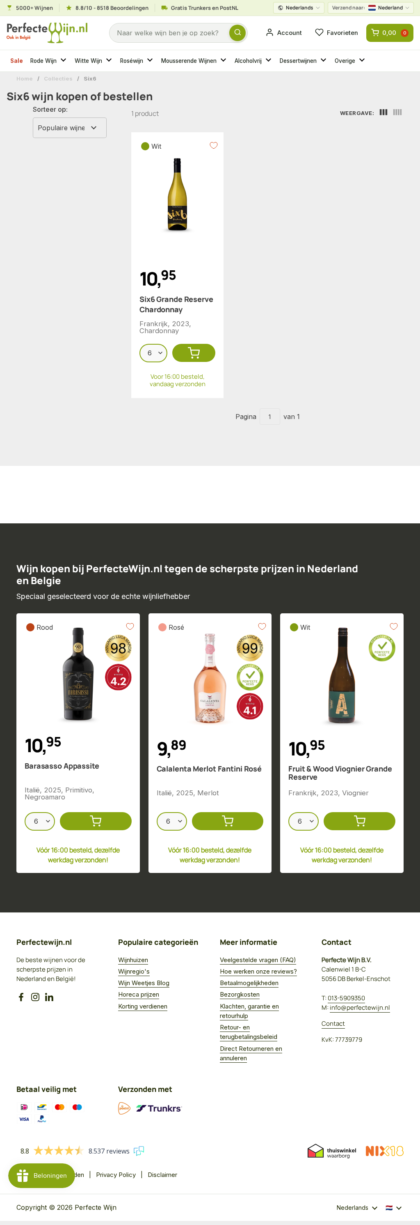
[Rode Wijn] (64, 60)
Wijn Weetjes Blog (143, 983)
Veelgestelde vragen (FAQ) (258, 960)
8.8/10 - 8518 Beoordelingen (111, 8)
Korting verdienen (142, 1006)
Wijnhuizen (133, 960)
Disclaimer (162, 1175)
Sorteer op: (50, 109)
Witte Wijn (88, 61)
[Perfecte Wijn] (47, 33)
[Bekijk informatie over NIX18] (385, 1151)
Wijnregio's (134, 971)
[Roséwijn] (151, 60)
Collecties (58, 78)
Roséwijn (131, 61)
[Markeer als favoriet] (214, 145)
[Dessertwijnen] (324, 60)
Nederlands (299, 7)
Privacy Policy (116, 1175)
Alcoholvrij (248, 61)
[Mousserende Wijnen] (224, 60)
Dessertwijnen (298, 61)
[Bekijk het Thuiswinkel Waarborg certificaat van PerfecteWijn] (332, 1151)
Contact (333, 1023)
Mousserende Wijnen (189, 61)
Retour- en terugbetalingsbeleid (248, 1032)
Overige (345, 61)
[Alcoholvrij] (269, 60)
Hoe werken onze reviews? (258, 971)
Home (24, 78)
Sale (16, 61)
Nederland (367, 7)
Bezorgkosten (240, 994)
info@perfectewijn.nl (360, 1007)
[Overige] (363, 60)
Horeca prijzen (138, 994)
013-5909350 (346, 998)
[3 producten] (383, 113)
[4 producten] (397, 113)
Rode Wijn (43, 61)
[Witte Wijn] (109, 60)
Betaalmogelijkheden (249, 983)
